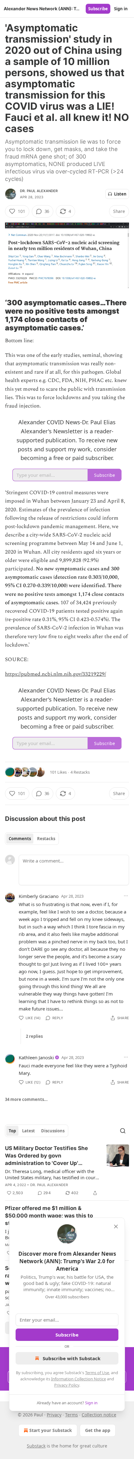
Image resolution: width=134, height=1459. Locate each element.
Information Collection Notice (78, 1379)
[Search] (123, 1131)
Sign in (121, 9)
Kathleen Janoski (36, 1057)
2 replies (34, 1036)
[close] (116, 1226)
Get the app (97, 1430)
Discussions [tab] (53, 1131)
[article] (67, 1170)
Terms (71, 1415)
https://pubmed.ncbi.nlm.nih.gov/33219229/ (55, 674)
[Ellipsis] (126, 896)
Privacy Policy (66, 1385)
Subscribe (98, 9)
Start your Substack (50, 1430)
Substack (36, 1446)
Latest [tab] (28, 1131)
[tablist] (32, 838)
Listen (120, 194)
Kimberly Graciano (39, 896)
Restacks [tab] (46, 838)
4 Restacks (80, 772)
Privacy (54, 1415)
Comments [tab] (20, 838)
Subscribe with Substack (71, 1358)
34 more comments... (26, 1099)
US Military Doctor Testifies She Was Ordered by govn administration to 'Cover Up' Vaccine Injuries (46, 1156)
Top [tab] (12, 1131)
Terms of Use (97, 1372)
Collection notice (99, 1415)
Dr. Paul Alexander (39, 191)
